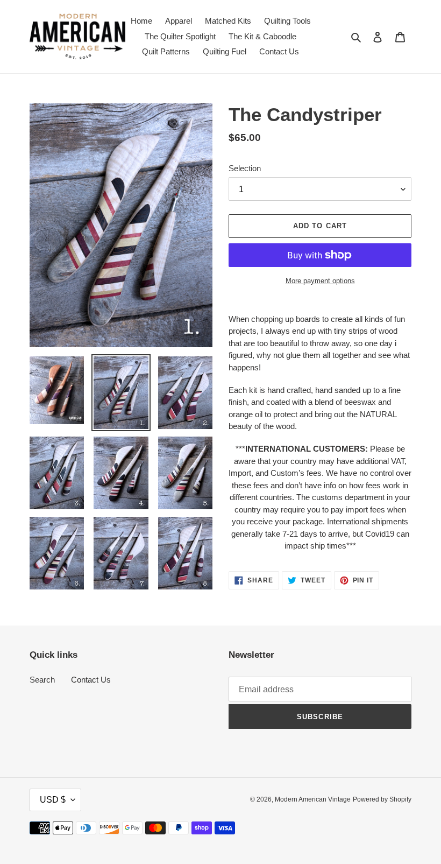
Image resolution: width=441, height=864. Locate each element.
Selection (245, 168)
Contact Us (91, 679)
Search (42, 679)
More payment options (320, 281)
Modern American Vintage (313, 799)
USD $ (53, 799)
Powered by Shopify (382, 799)
